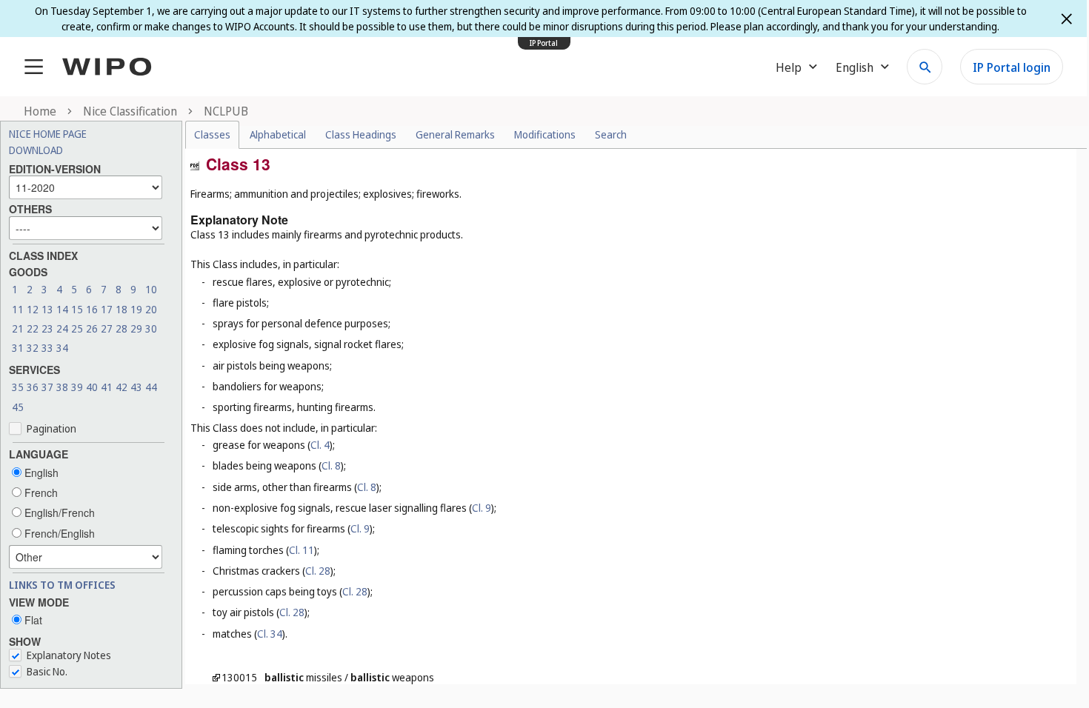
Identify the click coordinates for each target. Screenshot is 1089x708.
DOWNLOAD (36, 150)
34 (62, 348)
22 (33, 328)
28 (121, 328)
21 (18, 328)
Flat (31, 619)
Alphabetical (278, 134)
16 (92, 309)
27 (107, 328)
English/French (58, 512)
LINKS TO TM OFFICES (62, 585)
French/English (58, 533)
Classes (212, 134)
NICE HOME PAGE (48, 134)
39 (77, 387)
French (39, 492)
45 (18, 407)
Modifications (545, 134)
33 (47, 348)
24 (62, 328)
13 (47, 309)
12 (33, 309)
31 (18, 348)
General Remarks (455, 134)
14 (62, 309)
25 (77, 328)
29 (136, 328)
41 (107, 387)
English (40, 472)
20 (151, 309)
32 (33, 348)
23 (47, 328)
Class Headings (360, 134)
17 (107, 309)
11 (18, 309)
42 (121, 387)
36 (33, 387)
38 (62, 387)
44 (151, 387)
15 (77, 309)
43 (136, 387)
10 (151, 289)
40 (92, 387)
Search (611, 134)
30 (151, 328)
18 (121, 309)
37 (47, 387)
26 (92, 328)
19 (136, 309)
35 (18, 387)
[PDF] (194, 164)
